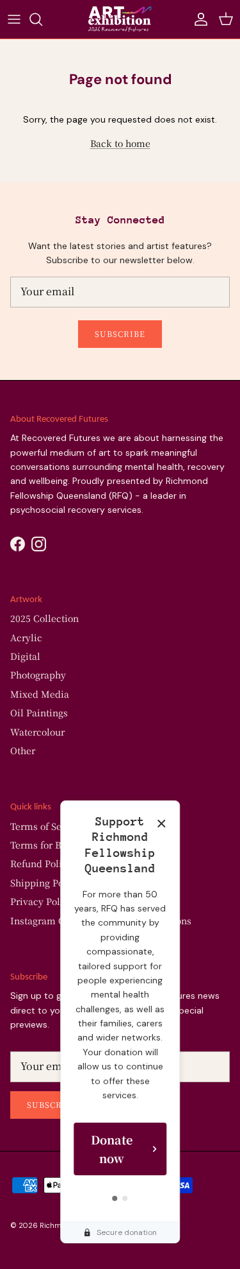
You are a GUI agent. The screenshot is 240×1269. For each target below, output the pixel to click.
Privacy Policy (42, 901)
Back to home (120, 143)
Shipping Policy (45, 882)
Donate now (111, 1148)
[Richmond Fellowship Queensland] (120, 19)
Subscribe (120, 333)
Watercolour (37, 731)
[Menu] (14, 19)
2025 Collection (44, 618)
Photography (38, 674)
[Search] (42, 19)
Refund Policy (41, 863)
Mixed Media (39, 693)
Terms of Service (47, 826)
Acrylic (26, 637)
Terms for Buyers (47, 844)
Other (22, 750)
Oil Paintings (39, 712)
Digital (25, 656)
